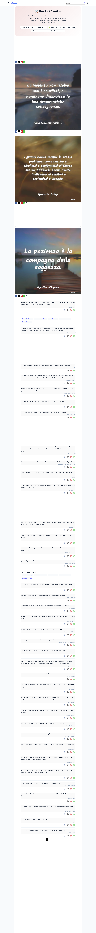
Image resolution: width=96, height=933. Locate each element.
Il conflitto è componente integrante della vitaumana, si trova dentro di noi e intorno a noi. (46, 365)
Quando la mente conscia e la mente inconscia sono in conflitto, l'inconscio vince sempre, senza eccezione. (48, 617)
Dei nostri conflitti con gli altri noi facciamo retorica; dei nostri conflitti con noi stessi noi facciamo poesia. (47, 549)
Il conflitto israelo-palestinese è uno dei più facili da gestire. (38, 674)
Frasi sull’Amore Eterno (40, 318)
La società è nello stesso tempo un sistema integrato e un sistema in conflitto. (43, 595)
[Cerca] (84, 3)
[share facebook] (16, 62)
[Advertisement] (48, 49)
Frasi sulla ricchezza (65, 318)
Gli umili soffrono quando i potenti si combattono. (35, 819)
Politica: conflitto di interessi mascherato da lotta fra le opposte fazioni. (41, 629)
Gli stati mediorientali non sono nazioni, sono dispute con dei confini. (41, 783)
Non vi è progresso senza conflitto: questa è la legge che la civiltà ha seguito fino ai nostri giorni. (46, 473)
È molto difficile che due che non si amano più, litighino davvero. (39, 640)
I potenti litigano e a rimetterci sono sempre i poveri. (36, 561)
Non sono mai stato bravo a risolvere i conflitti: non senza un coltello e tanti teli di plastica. (47, 462)
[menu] (8, 3)
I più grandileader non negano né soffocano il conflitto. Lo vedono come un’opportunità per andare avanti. (47, 808)
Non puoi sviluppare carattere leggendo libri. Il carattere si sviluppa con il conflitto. (45, 605)
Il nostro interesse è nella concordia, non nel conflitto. (36, 734)
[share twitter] (19, 62)
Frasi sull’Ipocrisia (53, 318)
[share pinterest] (22, 62)
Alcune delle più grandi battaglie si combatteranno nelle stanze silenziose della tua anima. (46, 584)
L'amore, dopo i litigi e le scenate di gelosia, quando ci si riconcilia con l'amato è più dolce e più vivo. (47, 536)
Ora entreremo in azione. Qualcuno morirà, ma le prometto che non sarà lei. (42, 723)
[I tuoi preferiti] (87, 3)
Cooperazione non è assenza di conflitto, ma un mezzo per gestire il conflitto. (43, 830)
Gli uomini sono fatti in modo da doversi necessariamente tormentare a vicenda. (43, 412)
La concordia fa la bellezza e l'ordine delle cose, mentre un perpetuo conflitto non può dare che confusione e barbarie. (48, 745)
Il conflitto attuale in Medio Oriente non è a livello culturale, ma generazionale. (43, 650)
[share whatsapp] (24, 62)
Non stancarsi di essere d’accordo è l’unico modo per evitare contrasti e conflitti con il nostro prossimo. (47, 711)
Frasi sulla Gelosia (27, 321)
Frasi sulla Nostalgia (27, 318)
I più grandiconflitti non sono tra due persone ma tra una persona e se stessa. (43, 401)
